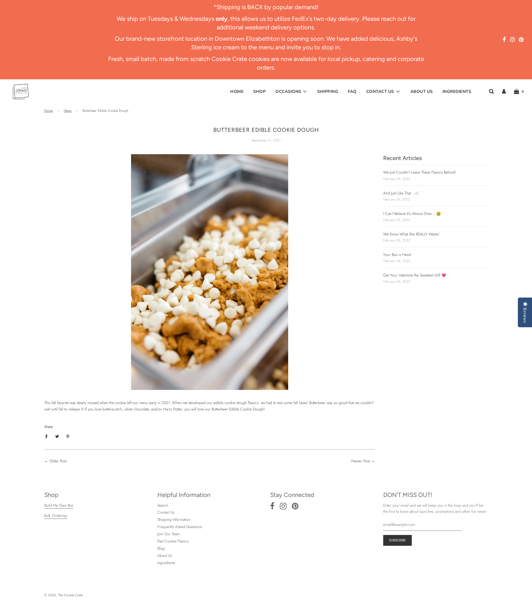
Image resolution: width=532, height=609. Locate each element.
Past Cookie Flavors (173, 541)
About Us (421, 91)
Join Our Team (168, 534)
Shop (259, 91)
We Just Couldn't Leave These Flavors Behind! (419, 172)
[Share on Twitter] (57, 436)
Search (162, 505)
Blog (161, 548)
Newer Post (360, 461)
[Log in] (504, 91)
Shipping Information (173, 519)
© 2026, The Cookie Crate (63, 595)
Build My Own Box (58, 505)
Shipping (327, 91)
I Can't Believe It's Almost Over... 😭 (412, 213)
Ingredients (457, 91)
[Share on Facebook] (47, 436)
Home (237, 91)
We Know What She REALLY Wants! (411, 234)
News (67, 110)
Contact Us (166, 512)
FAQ (352, 91)
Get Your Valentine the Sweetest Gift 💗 (414, 275)
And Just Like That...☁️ (401, 193)
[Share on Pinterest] (68, 436)
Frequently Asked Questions (179, 526)
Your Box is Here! (397, 254)
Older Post (57, 461)
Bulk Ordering (55, 515)
